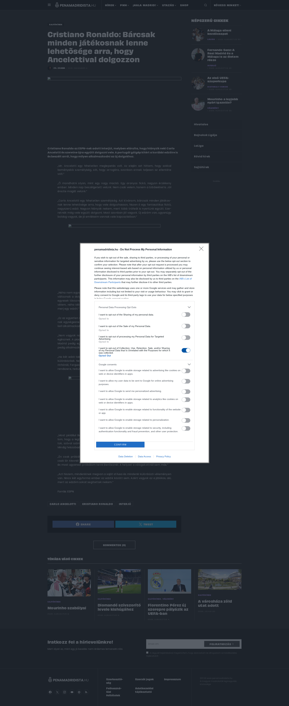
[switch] (186, 314)
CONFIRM (120, 444)
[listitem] (144, 307)
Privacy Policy (163, 456)
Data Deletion (125, 456)
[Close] (202, 250)
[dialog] (144, 353)
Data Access (144, 456)
